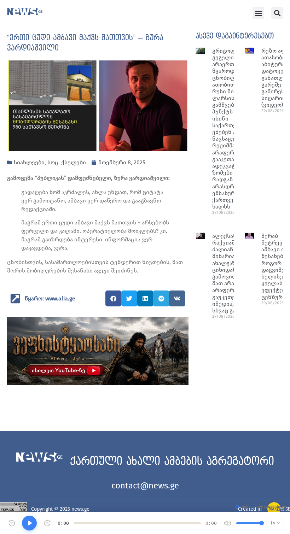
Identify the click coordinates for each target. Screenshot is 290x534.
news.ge (80, 509)
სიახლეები (29, 162)
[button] (258, 13)
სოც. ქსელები (66, 162)
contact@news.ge (145, 486)
